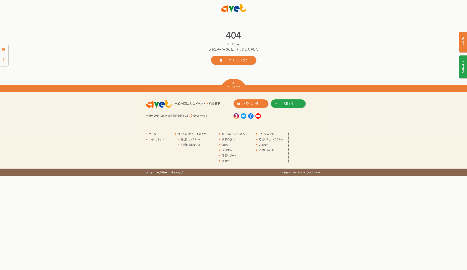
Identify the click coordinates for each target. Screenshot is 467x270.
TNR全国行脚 (266, 134)
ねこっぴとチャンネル (233, 134)
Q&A (225, 144)
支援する (227, 150)
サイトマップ (177, 172)
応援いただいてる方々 (271, 139)
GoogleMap (200, 115)
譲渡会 (226, 161)
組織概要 (214, 103)
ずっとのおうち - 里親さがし (193, 134)
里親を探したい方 (190, 144)
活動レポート (229, 155)
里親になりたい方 (190, 139)
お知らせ (264, 144)
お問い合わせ (266, 150)
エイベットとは (156, 139)
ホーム (152, 134)
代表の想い (228, 139)
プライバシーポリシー (156, 172)
